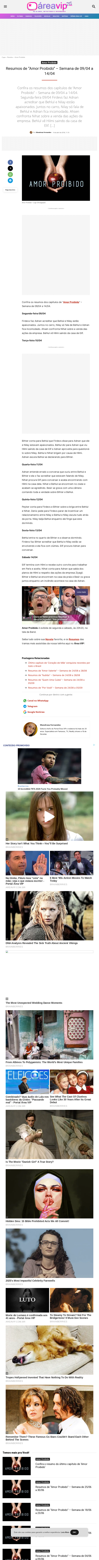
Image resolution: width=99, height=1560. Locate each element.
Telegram (32, 706)
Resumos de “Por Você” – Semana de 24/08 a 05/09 (55, 687)
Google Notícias (35, 711)
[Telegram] (10, 180)
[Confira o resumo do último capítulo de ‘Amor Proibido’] (17, 1466)
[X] (10, 168)
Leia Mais (65, 1532)
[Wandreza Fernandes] (31, 132)
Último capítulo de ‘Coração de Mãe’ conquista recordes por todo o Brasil (59, 664)
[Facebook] (10, 162)
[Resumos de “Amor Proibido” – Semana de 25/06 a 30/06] (17, 1489)
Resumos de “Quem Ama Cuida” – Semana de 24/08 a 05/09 (56, 682)
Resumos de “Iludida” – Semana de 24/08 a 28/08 (54, 675)
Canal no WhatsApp (37, 700)
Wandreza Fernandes (43, 132)
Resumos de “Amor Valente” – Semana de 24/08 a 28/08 (57, 670)
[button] (86, 6)
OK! (74, 1532)
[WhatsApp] (10, 174)
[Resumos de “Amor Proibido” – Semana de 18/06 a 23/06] (17, 1512)
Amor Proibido (20, 57)
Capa (4, 57)
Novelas (10, 57)
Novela (49, 639)
